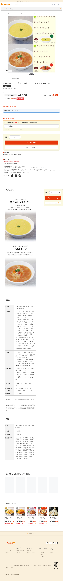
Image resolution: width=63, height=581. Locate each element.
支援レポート (41, 552)
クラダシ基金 (41, 556)
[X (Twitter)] (50, 543)
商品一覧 (29, 550)
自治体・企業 (52, 552)
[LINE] (54, 543)
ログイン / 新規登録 (14, 4)
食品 (8, 13)
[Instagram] (57, 543)
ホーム (4, 13)
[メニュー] (61, 4)
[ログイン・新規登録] (56, 4)
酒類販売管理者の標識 (47, 565)
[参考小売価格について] (11, 98)
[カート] (58, 4)
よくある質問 (7, 567)
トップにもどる (32, 533)
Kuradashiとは (8, 550)
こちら (44, 167)
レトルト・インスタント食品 (16, 13)
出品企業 (18, 552)
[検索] (52, 4)
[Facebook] (47, 543)
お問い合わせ (13, 567)
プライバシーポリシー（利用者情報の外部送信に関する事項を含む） (17, 565)
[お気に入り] (54, 4)
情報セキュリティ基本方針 (36, 565)
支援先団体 (41, 554)
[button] (12, 523)
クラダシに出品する (20, 550)
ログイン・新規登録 (31, 552)
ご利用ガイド (7, 552)
